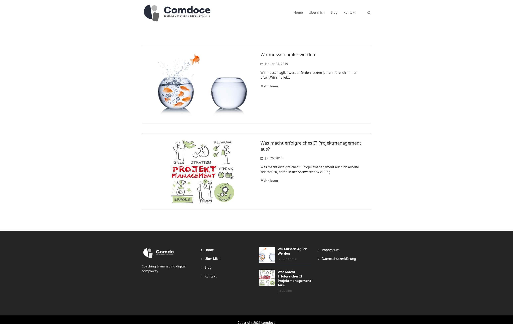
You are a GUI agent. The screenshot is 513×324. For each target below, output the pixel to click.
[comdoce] (177, 13)
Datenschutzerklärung (339, 258)
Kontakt (349, 12)
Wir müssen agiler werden (288, 54)
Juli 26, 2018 (274, 158)
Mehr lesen (269, 86)
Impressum (330, 250)
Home (298, 12)
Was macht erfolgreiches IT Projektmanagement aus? (294, 278)
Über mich (317, 12)
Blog (334, 12)
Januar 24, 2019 (276, 64)
